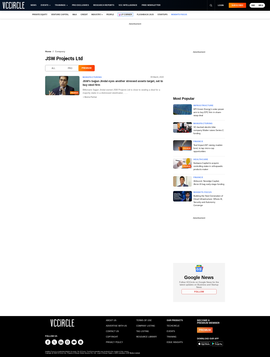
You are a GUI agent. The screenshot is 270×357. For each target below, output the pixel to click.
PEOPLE (110, 14)
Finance (198, 141)
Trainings (60, 5)
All (53, 68)
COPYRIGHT (112, 337)
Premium (87, 68)
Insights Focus (202, 192)
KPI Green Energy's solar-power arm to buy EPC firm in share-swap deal (208, 112)
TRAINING (171, 337)
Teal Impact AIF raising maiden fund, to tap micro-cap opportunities (208, 148)
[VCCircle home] (14, 5)
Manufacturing (92, 77)
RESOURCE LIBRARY (146, 337)
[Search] (211, 5)
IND (253, 5)
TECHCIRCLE (173, 326)
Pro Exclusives (80, 5)
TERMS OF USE (144, 320)
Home (48, 51)
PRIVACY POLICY (114, 342)
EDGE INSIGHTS (175, 342)
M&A (74, 14)
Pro (70, 68)
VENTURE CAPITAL (60, 14)
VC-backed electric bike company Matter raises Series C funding (208, 130)
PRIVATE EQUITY (39, 14)
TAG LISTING (142, 331)
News (33, 5)
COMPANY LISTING (145, 326)
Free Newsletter (151, 5)
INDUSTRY (96, 14)
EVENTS (171, 331)
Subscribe (237, 5)
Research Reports (103, 5)
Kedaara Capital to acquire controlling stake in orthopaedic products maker (208, 166)
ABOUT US (111, 320)
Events (44, 5)
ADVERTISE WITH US (116, 326)
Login (221, 5)
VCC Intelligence (128, 5)
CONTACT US (112, 331)
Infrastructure (203, 105)
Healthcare (200, 159)
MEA (261, 5)
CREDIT (84, 14)
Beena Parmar (91, 97)
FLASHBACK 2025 (145, 14)
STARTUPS (163, 14)
